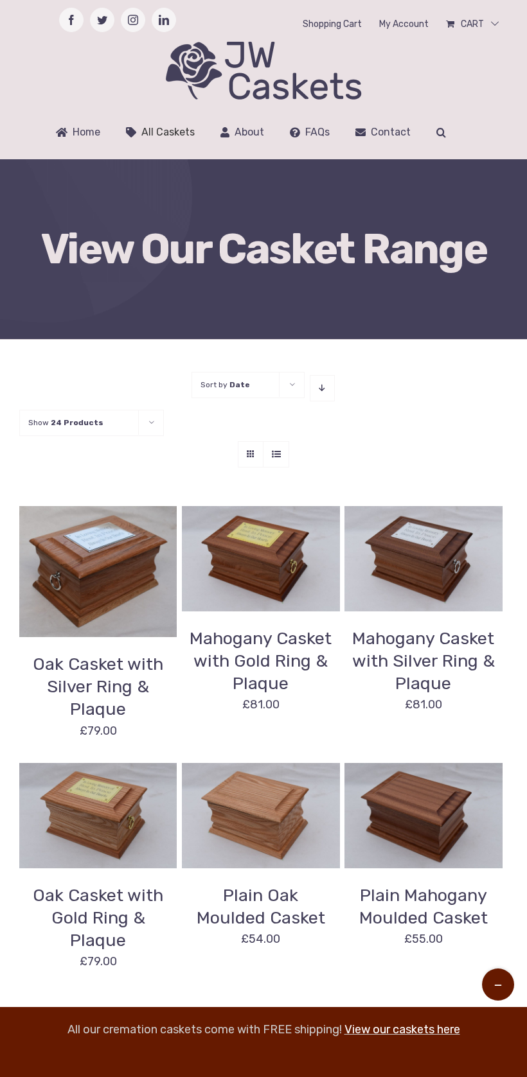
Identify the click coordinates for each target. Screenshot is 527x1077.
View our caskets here (402, 1029)
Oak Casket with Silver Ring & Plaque (98, 686)
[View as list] (276, 454)
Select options (88, 566)
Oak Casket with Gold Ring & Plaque (98, 917)
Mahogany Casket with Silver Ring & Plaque (423, 661)
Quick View (98, 581)
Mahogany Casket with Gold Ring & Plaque (261, 661)
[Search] (441, 132)
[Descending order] (322, 388)
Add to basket (250, 810)
